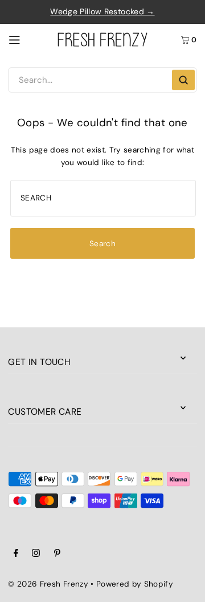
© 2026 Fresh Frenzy (48, 584)
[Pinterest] (57, 554)
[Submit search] (183, 80)
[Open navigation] (28, 39)
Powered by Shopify (134, 584)
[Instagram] (36, 554)
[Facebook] (16, 554)
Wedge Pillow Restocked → (102, 11)
